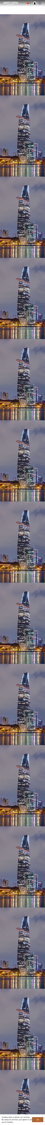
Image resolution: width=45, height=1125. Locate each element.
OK (37, 1120)
